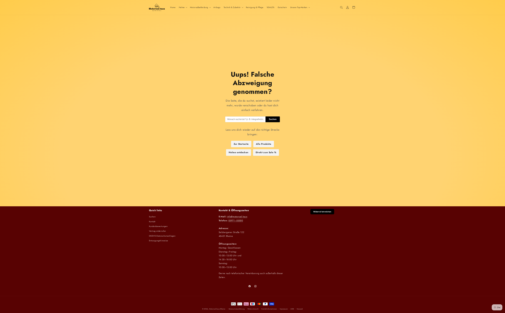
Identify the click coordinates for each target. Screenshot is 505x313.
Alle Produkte (263, 144)
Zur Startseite (241, 144)
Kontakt (152, 221)
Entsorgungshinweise (158, 240)
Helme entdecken (238, 152)
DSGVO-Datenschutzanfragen (162, 235)
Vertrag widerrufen (157, 231)
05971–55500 (235, 220)
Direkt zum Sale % (266, 152)
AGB (292, 309)
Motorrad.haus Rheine (217, 309)
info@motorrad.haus (237, 216)
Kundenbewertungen (158, 226)
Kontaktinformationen (269, 309)
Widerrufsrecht (253, 309)
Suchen (273, 119)
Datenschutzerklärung (237, 309)
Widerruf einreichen (322, 212)
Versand (300, 309)
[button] (182, 7)
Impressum (284, 309)
